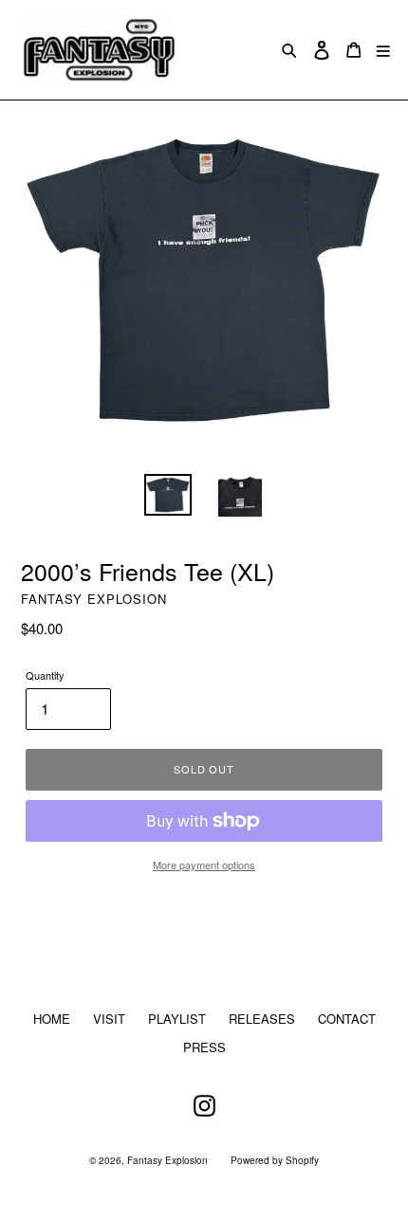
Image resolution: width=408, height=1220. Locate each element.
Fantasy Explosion (167, 1160)
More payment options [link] (204, 864)
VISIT (109, 1019)
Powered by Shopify (275, 1160)
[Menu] (383, 50)
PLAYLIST (177, 1019)
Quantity (45, 675)
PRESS (204, 1047)
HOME (51, 1019)
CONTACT (347, 1019)
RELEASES (262, 1019)
